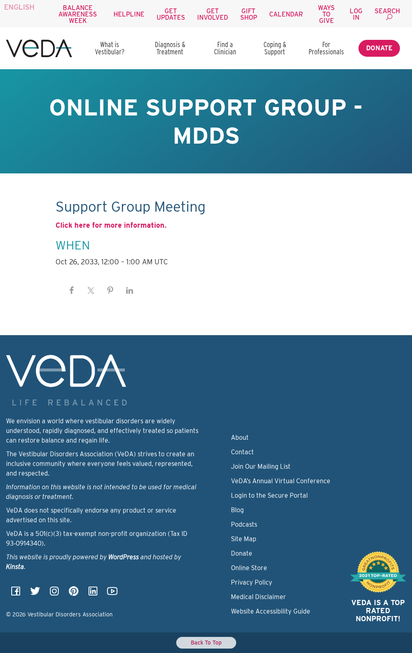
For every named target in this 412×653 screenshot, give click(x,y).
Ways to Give (326, 14)
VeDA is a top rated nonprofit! (378, 610)
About (240, 437)
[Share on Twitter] (91, 290)
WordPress (123, 557)
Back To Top (206, 642)
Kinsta (15, 567)
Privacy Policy (251, 582)
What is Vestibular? (109, 48)
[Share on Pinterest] (110, 290)
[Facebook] (15, 593)
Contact (242, 452)
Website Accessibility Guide (270, 611)
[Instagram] (54, 593)
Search (387, 11)
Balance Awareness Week (77, 14)
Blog (237, 510)
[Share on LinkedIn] (129, 290)
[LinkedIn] (93, 593)
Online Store (249, 568)
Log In (356, 14)
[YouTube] (112, 593)
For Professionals (326, 48)
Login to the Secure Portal (269, 495)
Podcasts (244, 524)
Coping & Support (275, 48)
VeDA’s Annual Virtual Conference (280, 481)
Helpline (128, 14)
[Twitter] (35, 593)
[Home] (39, 48)
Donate (379, 48)
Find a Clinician (225, 48)
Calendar (286, 14)
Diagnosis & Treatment (170, 48)
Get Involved (212, 14)
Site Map (243, 539)
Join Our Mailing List (260, 466)
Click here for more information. (111, 225)
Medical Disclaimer (258, 597)
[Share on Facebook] (71, 290)
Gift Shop (248, 14)
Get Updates (171, 14)
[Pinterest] (73, 593)
